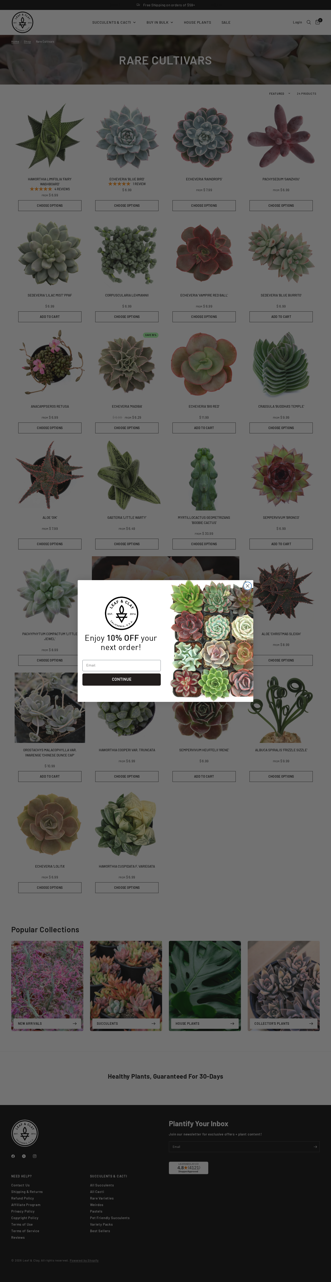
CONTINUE (121, 680)
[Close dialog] (248, 586)
